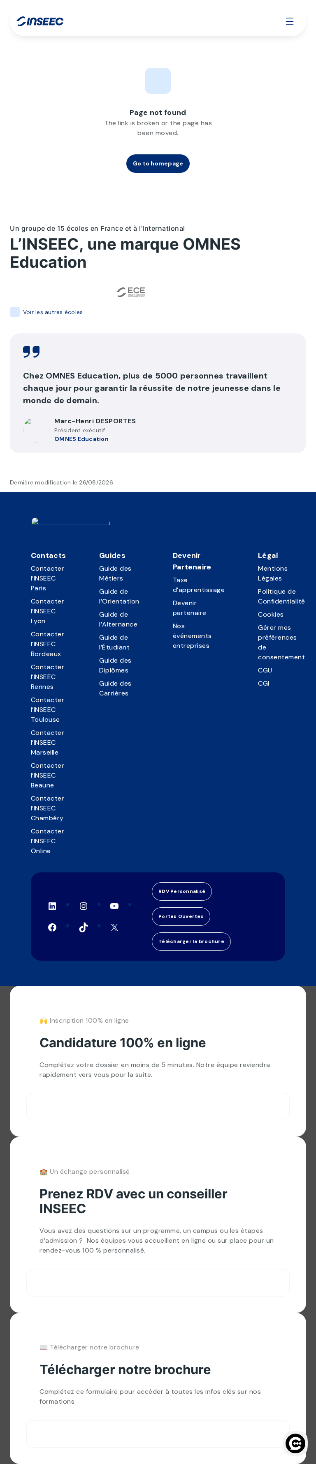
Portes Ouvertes (181, 916)
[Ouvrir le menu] (290, 21)
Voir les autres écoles (53, 312)
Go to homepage (158, 163)
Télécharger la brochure (191, 941)
